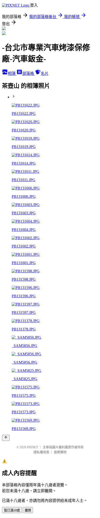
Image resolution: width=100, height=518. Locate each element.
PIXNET (32, 447)
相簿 (12, 73)
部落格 (28, 73)
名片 (45, 73)
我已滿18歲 (12, 510)
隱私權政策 (41, 452)
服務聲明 (60, 452)
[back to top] (6, 438)
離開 (28, 510)
